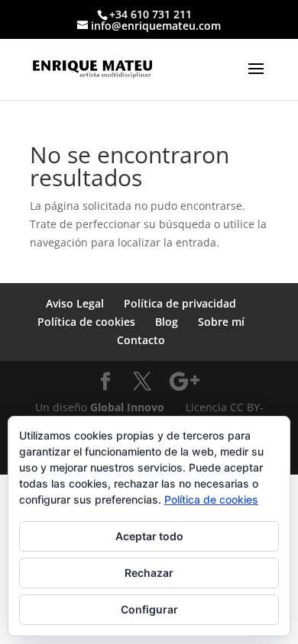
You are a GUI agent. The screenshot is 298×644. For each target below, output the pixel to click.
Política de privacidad (180, 303)
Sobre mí (221, 321)
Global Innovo (127, 407)
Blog (166, 321)
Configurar (149, 609)
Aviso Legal (75, 303)
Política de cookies (86, 321)
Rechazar (149, 572)
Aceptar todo (149, 536)
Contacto (141, 340)
